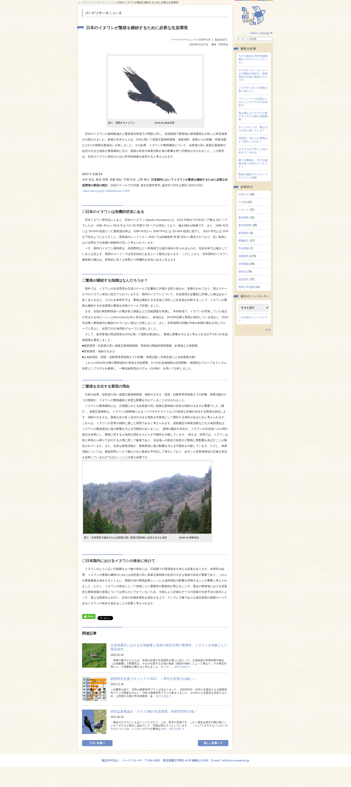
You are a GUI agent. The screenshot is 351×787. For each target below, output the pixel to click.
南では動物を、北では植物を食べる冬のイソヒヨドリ (253, 163)
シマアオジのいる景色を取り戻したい (253, 89)
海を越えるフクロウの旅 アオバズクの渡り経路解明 (254, 116)
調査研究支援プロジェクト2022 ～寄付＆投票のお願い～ (153, 678)
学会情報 (243, 248)
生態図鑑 (243, 263)
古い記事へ (98, 743)
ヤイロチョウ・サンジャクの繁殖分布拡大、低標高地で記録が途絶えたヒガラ (253, 75)
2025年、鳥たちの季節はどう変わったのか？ (253, 140)
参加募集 (243, 217)
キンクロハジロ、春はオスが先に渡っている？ (253, 129)
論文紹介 (243, 279)
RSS (268, 329)
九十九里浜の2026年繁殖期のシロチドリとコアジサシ (253, 59)
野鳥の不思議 (246, 286)
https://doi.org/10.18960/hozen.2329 (106, 191)
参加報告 (243, 232)
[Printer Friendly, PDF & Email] (88, 616)
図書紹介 (243, 240)
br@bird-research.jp (235, 760)
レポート (243, 209)
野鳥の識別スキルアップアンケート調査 (253, 176)
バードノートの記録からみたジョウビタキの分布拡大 (253, 102)
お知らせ (243, 194)
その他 (242, 202)
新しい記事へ (212, 743)
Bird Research (254, 15)
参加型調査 (245, 225)
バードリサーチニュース (101, 2)
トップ (81, 2)
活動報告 (243, 256)
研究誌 (242, 271)
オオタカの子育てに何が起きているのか (253, 151)
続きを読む (182, 666)
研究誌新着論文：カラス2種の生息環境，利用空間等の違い (153, 711)
